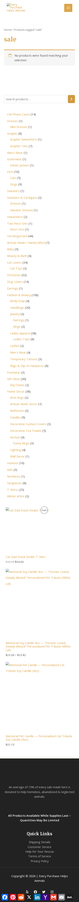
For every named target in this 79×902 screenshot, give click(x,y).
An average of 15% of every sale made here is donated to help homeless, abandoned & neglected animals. (39, 791)
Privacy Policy (40, 861)
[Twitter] (43, 892)
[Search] (71, 99)
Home (8, 30)
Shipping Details (39, 842)
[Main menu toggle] (68, 8)
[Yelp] (27, 892)
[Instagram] (52, 892)
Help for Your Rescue (39, 851)
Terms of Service (39, 856)
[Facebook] (35, 892)
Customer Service (39, 847)
